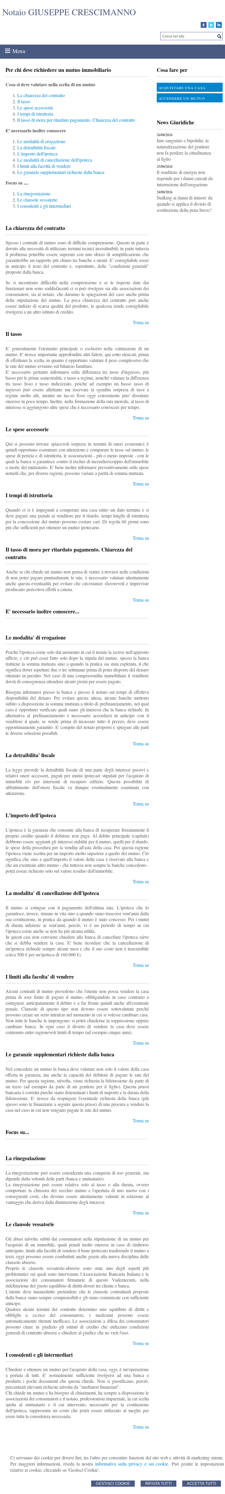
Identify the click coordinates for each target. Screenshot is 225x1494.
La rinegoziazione (33, 193)
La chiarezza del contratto (41, 95)
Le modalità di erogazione (41, 141)
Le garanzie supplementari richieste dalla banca (60, 172)
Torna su (141, 322)
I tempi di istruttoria (35, 114)
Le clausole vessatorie (37, 200)
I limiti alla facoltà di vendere (44, 166)
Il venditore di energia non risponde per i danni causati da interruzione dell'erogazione (185, 178)
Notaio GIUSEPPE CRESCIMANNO (69, 12)
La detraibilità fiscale (36, 147)
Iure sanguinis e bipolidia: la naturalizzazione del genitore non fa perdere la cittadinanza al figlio (184, 149)
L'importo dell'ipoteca (37, 153)
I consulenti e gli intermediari (44, 206)
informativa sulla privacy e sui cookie (131, 1464)
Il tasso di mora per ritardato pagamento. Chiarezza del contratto (76, 120)
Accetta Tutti (201, 1483)
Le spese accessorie (35, 107)
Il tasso (23, 101)
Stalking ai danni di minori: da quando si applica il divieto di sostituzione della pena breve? (184, 203)
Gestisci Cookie (113, 1483)
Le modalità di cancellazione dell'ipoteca (54, 160)
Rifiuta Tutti (158, 1483)
